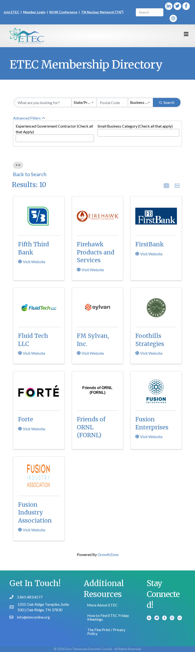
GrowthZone (108, 554)
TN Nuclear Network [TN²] (102, 12)
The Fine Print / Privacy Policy (106, 631)
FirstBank (149, 244)
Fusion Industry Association (35, 512)
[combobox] (84, 102)
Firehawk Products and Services (95, 252)
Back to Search (29, 174)
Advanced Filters (27, 118)
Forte (25, 419)
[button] (166, 186)
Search (168, 102)
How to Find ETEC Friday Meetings (108, 617)
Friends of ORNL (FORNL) (91, 427)
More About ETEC (102, 605)
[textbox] (18, 137)
